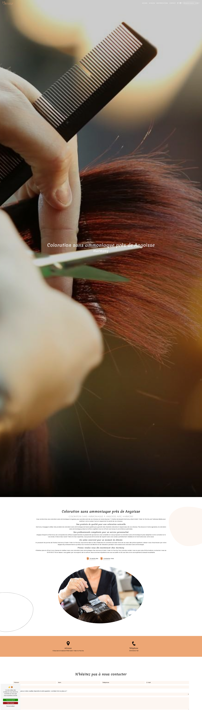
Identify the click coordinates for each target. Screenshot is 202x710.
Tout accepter (10, 700)
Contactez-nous (109, 558)
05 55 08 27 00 (133, 651)
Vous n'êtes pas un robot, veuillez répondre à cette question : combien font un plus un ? (40, 691)
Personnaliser (10, 706)
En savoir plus (94, 558)
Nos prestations (162, 3)
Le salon (152, 3)
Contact (172, 3)
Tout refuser (10, 703)
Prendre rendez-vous (190, 3)
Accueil (144, 3)
